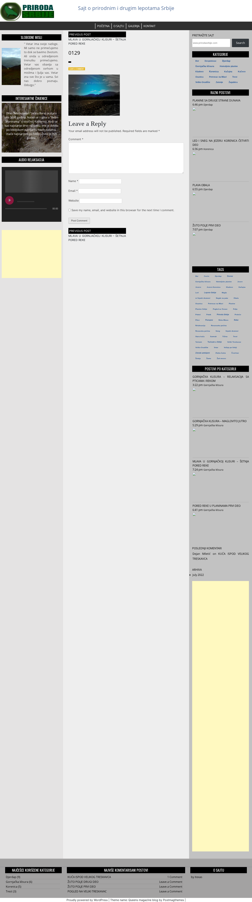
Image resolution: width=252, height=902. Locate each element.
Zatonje (219, 82)
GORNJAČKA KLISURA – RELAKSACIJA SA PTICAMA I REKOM (221, 379)
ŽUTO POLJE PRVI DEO (207, 225)
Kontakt (149, 26)
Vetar (216, 347)
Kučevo (241, 71)
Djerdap (226, 61)
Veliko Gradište (202, 82)
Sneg (218, 331)
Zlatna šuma (220, 353)
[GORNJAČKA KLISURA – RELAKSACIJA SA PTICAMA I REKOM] (221, 401)
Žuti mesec (221, 358)
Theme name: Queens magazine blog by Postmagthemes (147, 900)
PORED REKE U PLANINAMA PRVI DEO (217, 506)
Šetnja (198, 358)
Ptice (197, 320)
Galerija (134, 26)
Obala (236, 298)
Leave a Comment (76, 68)
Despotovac (211, 61)
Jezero (198, 287)
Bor (197, 61)
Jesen (240, 282)
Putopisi (209, 320)
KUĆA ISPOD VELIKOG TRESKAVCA (89, 877)
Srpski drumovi (232, 331)
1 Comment (174, 877)
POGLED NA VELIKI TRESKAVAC (87, 891)
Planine (232, 304)
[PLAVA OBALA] (221, 205)
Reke (236, 320)
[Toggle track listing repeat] (22, 215)
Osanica (199, 77)
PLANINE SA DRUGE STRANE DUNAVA (216, 100)
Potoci (198, 315)
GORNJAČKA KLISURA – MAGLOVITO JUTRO (220, 421)
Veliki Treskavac (234, 342)
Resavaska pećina (219, 325)
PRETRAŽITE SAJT (203, 35)
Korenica (214, 71)
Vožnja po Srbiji (230, 347)
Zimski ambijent (202, 353)
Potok (208, 315)
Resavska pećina (202, 331)
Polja (235, 309)
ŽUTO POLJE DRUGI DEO (83, 882)
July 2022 (198, 575)
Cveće (206, 276)
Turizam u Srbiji (215, 342)
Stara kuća (200, 336)
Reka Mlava (223, 320)
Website (73, 200)
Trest (234, 77)
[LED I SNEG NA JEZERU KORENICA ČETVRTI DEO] (221, 165)
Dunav (230, 276)
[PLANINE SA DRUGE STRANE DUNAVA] (221, 120)
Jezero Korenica (213, 287)
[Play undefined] (9, 200)
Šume (208, 358)
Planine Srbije (201, 309)
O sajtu (118, 26)
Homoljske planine (229, 66)
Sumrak (213, 336)
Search (240, 43)
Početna (103, 26)
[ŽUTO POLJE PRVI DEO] (221, 245)
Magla (224, 293)
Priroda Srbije (223, 314)
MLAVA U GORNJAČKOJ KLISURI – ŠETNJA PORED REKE (221, 463)
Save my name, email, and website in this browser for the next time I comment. (122, 210)
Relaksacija (200, 325)
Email (73, 190)
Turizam (198, 342)
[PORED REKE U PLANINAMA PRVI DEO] (221, 526)
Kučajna (228, 71)
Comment (75, 139)
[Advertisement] (31, 254)
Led (197, 293)
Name (73, 181)
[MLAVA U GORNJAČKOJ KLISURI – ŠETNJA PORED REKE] (221, 486)
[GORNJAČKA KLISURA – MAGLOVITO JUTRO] (221, 441)
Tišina (224, 336)
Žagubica (233, 82)
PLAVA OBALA (201, 185)
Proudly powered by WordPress (87, 900)
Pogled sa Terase (220, 309)
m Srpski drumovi (202, 298)
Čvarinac (235, 353)
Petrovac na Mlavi (218, 77)
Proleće (238, 315)
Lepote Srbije (210, 293)
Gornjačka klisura (204, 66)
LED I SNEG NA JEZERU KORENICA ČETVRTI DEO (221, 143)
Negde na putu (222, 298)
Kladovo (199, 71)
